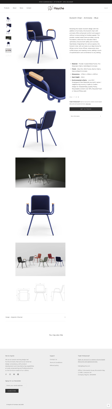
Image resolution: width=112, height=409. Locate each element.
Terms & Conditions (56, 362)
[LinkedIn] (18, 374)
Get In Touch (86, 109)
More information (75, 116)
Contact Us (53, 359)
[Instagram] (10, 374)
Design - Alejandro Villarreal (14, 317)
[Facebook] (74, 97)
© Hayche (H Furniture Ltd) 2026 (15, 404)
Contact (29, 8)
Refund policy (54, 365)
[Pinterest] (78, 97)
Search (106, 8)
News (21, 8)
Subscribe (12, 390)
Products (6, 8)
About (14, 8)
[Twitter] (76, 97)
